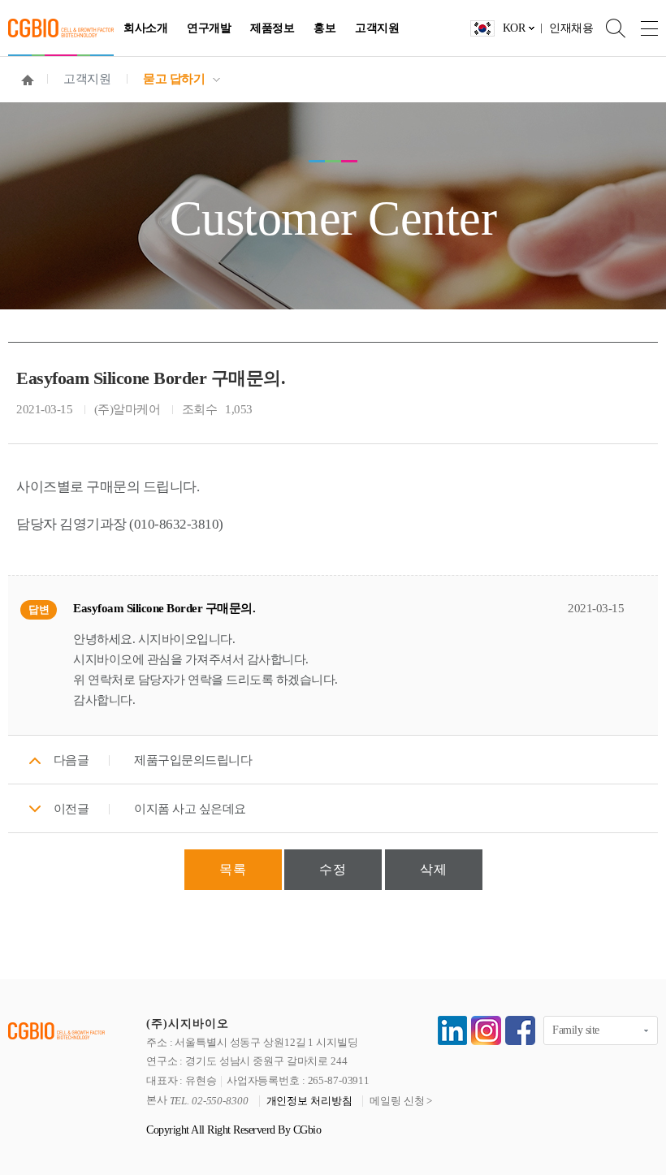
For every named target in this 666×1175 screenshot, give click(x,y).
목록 (233, 869)
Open (609, 28)
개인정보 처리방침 (309, 1101)
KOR (514, 28)
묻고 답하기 (174, 78)
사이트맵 (641, 28)
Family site (575, 1030)
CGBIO (61, 28)
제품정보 (272, 28)
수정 (333, 869)
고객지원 (377, 28)
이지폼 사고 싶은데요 (190, 808)
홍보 (324, 28)
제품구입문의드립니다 (193, 760)
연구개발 (209, 28)
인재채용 (571, 28)
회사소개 (145, 28)
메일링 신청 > (401, 1101)
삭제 (434, 869)
